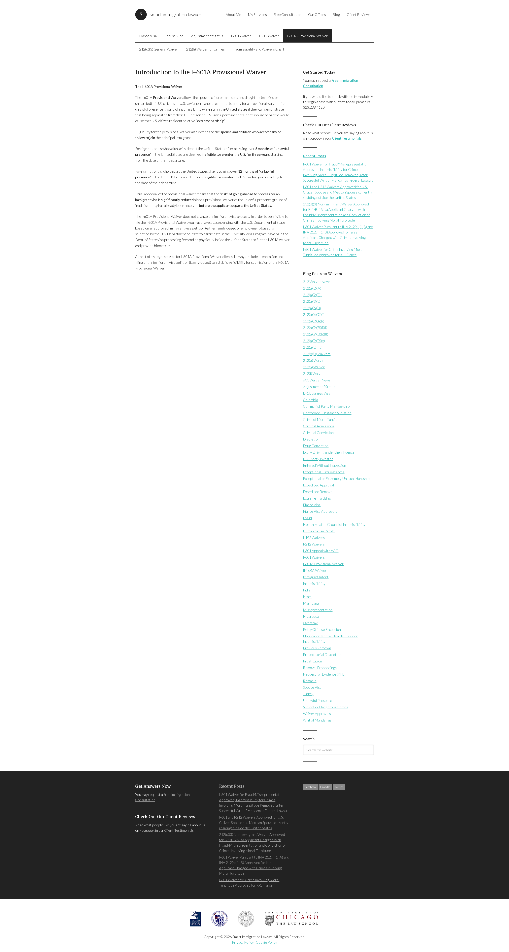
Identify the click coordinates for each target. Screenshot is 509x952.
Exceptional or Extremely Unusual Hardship (336, 478)
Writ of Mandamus (317, 720)
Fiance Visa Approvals (320, 511)
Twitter (338, 787)
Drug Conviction (315, 445)
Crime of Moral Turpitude (322, 419)
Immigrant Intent (315, 577)
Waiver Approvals (317, 713)
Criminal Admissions (318, 426)
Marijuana (311, 603)
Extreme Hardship (317, 498)
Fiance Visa (312, 505)
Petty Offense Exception (322, 629)
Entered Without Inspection (324, 465)
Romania (309, 681)
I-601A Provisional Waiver (323, 564)
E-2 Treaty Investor (318, 459)
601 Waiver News (316, 380)
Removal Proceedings (320, 667)
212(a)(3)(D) (312, 301)
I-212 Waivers (314, 544)
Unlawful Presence (317, 700)
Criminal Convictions (319, 432)
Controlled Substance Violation (327, 413)
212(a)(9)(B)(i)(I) (315, 327)
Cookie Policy (266, 942)
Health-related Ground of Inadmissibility (334, 524)
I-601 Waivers (314, 557)
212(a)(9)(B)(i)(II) (315, 334)
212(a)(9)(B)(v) (314, 340)
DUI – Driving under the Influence (329, 452)
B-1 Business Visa (316, 393)
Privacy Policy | (244, 942)
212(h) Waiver (314, 367)
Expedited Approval (318, 485)
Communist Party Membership (326, 406)
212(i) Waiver (313, 373)
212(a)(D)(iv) (312, 347)
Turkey (308, 694)
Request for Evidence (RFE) (324, 674)
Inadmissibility (314, 583)
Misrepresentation (317, 610)
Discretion (311, 439)
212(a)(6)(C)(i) (313, 314)
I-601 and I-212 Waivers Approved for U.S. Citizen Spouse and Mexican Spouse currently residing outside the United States (337, 192)
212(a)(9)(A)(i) (313, 321)
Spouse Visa (312, 687)
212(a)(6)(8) (312, 308)
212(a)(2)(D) (312, 295)
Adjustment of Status (319, 386)
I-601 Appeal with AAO (320, 550)
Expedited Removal (318, 491)
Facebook (310, 787)
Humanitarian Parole (319, 531)
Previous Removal (317, 648)
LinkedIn (325, 787)
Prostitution (312, 661)
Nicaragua (311, 616)
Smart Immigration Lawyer (176, 14)
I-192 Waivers (314, 537)
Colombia (310, 400)
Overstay (310, 623)
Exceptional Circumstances (323, 472)
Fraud (307, 518)
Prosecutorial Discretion (322, 654)
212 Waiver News (316, 281)
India (307, 590)
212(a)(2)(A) (312, 288)
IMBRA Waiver (314, 570)
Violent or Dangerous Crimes (325, 707)
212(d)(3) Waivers (316, 354)
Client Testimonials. (347, 138)
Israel (307, 596)
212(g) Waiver (314, 360)
